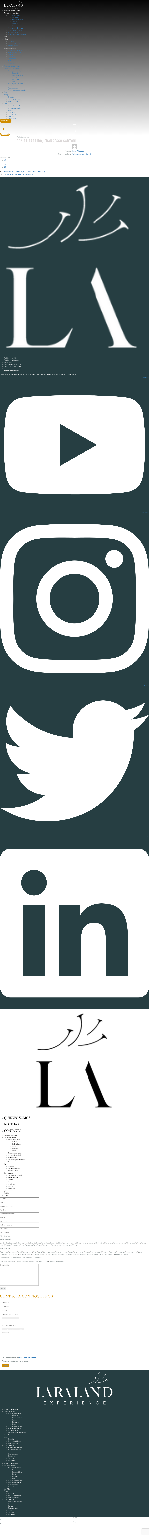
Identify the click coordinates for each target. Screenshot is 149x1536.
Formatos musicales (12, 11)
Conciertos (12, 59)
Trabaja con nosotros (11, 371)
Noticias (11, 61)
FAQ (5, 369)
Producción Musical (15, 30)
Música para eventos (14, 1153)
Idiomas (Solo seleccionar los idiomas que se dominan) (21, 1258)
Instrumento (5, 1248)
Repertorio (12, 63)
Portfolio (7, 37)
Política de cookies (10, 358)
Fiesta (14, 26)
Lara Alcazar (78, 151)
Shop (6, 39)
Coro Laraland (10, 48)
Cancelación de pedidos (12, 364)
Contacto (7, 1195)
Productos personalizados (17, 34)
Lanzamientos (13, 57)
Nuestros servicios (11, 13)
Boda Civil (15, 17)
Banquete (15, 24)
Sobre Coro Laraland (15, 50)
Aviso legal (8, 362)
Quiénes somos (8, 1191)
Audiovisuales (13, 32)
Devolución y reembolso (12, 366)
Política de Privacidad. (27, 1357)
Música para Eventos (15, 28)
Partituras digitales (14, 43)
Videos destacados (14, 52)
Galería (10, 54)
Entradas (11, 41)
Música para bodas (14, 15)
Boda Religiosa (17, 19)
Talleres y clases (13, 46)
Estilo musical (5, 1239)
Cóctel (14, 22)
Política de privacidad (11, 360)
